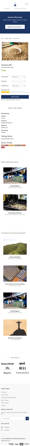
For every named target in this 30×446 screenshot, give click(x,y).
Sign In (24, 8)
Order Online (4, 395)
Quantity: (4, 81)
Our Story (3, 392)
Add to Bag (15, 97)
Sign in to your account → (15, 27)
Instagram (6, 427)
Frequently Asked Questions (8, 397)
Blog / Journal (4, 400)
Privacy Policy (5, 403)
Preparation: (5, 85)
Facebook (6, 430)
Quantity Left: (5, 90)
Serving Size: (4, 76)
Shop (2, 38)
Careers (3, 405)
